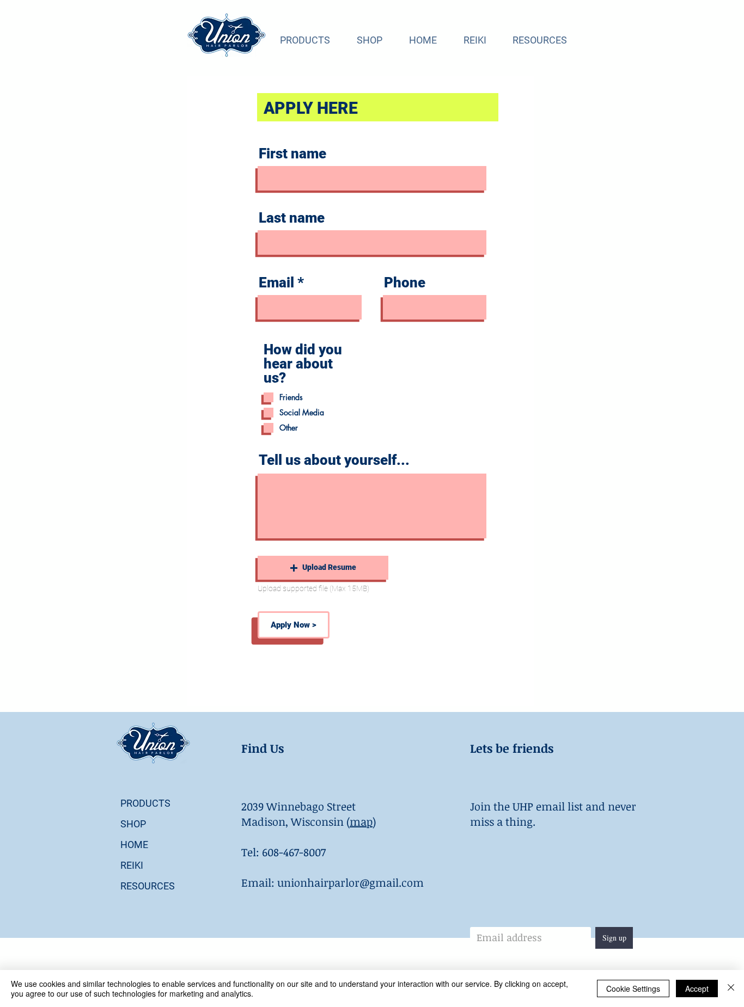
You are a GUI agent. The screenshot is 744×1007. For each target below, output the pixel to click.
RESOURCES (147, 886)
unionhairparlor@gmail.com (350, 882)
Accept (697, 988)
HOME (134, 844)
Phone (404, 282)
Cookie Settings (633, 988)
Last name (292, 218)
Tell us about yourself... (334, 460)
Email (276, 282)
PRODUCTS (145, 803)
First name (292, 153)
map (361, 821)
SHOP (133, 824)
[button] (323, 568)
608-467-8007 (294, 851)
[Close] (730, 988)
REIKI (131, 865)
